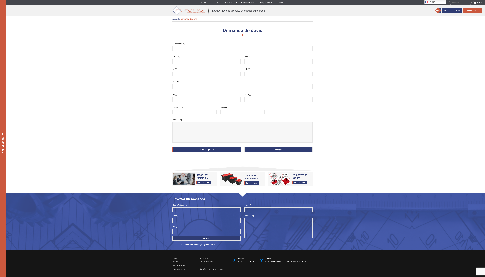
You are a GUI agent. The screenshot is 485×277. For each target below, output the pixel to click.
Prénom (176, 56)
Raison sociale (179, 44)
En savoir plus (203, 182)
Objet (247, 205)
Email (247, 94)
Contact (281, 2)
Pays (175, 82)
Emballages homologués (251, 177)
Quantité (225, 107)
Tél (174, 94)
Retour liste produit (206, 149)
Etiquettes (177, 107)
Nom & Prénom (179, 205)
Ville (247, 69)
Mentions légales (179, 269)
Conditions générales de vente (211, 269)
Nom (247, 56)
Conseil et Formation (202, 176)
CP (174, 69)
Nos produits (230, 2)
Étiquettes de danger (299, 176)
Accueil (203, 2)
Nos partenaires (266, 2)
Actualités (216, 2)
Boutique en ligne (247, 2)
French (431, 2)
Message (177, 120)
